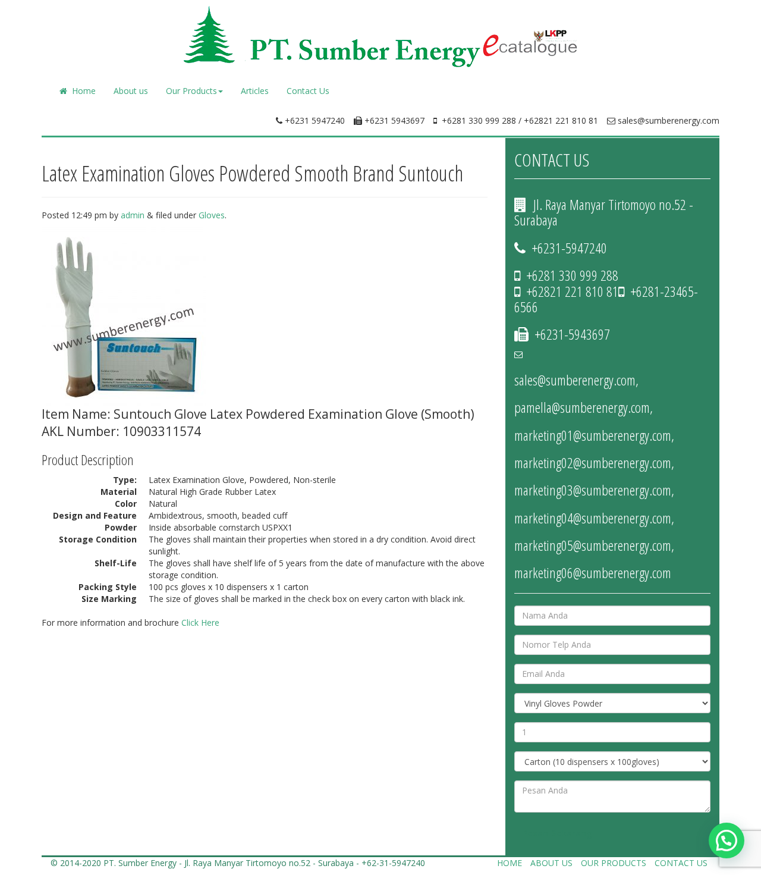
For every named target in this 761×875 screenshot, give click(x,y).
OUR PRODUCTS (613, 862)
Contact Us (308, 90)
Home (81, 90)
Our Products (191, 90)
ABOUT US (551, 862)
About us (131, 90)
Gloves (212, 215)
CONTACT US (681, 862)
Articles (255, 90)
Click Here (200, 622)
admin (132, 215)
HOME (509, 862)
